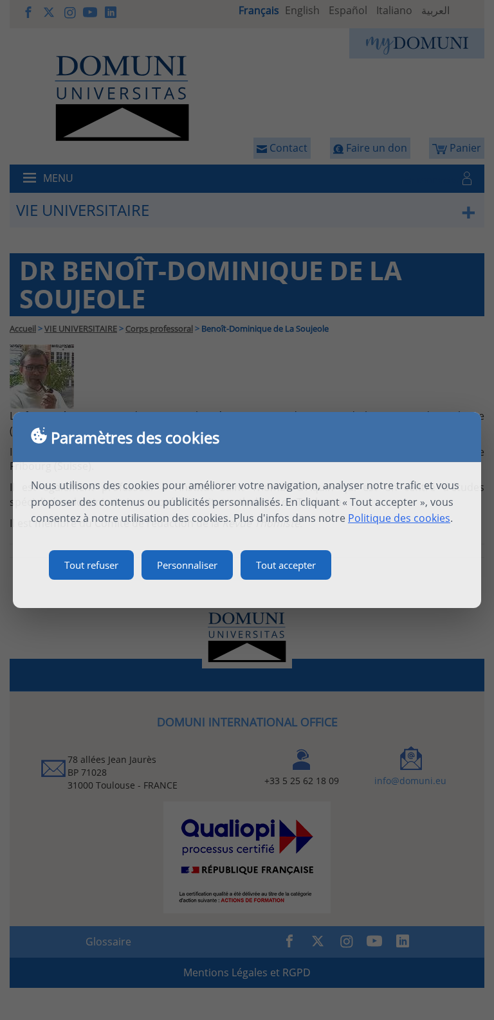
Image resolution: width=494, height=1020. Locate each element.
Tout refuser (91, 565)
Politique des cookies (399, 518)
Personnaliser (187, 565)
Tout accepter (286, 565)
